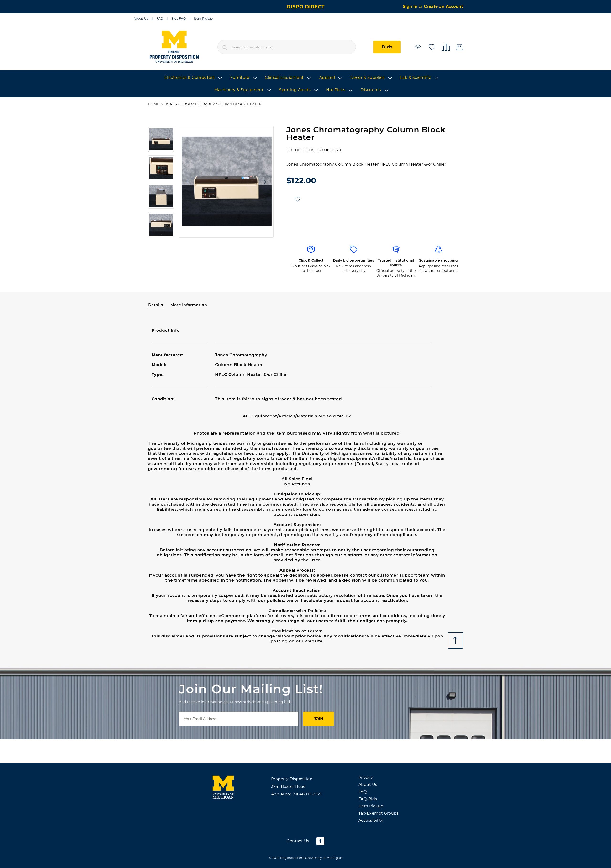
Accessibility (370, 820)
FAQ (159, 18)
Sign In (411, 6)
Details (155, 305)
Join (318, 718)
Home (153, 104)
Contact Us (298, 841)
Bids (387, 47)
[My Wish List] (432, 46)
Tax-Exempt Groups (378, 813)
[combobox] (286, 47)
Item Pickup (203, 18)
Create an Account (443, 6)
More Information (188, 305)
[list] (305, 84)
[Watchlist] (418, 46)
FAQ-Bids (367, 799)
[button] (186, 181)
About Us (141, 18)
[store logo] (174, 47)
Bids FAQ (178, 18)
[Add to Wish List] (297, 199)
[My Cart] (459, 47)
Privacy (365, 777)
